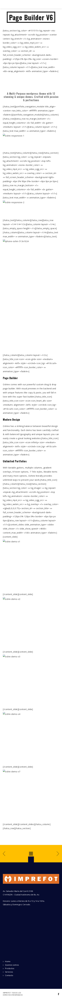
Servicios (9, 972)
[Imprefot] (21, 4)
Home (7, 961)
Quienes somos (12, 965)
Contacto (9, 975)
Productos (9, 968)
